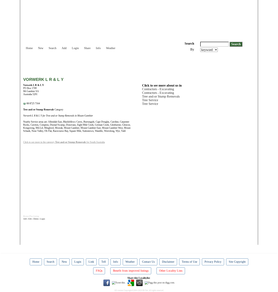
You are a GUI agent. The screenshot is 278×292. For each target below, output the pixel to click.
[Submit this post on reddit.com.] (139, 282)
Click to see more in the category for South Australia (64, 142)
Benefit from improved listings (131, 270)
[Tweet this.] (119, 282)
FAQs (99, 270)
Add (64, 48)
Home (29, 48)
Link (91, 261)
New (40, 48)
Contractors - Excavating (158, 89)
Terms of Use (189, 261)
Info (98, 48)
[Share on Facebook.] (106, 282)
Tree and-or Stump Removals (161, 96)
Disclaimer (168, 261)
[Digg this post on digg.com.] (160, 282)
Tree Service (150, 100)
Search (52, 48)
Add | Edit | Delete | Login (34, 219)
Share (87, 48)
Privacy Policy (213, 261)
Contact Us (148, 261)
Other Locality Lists (170, 270)
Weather (110, 48)
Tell (103, 261)
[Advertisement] (97, 63)
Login (75, 48)
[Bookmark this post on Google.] (131, 282)
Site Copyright (237, 261)
